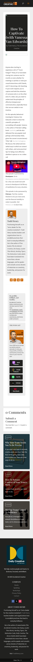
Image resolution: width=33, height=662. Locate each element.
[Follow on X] (14, 280)
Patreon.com (10, 205)
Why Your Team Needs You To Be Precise (16, 454)
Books (16, 585)
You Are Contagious (19, 141)
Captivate (12, 130)
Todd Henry (12, 46)
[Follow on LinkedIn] (18, 280)
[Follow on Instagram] (11, 280)
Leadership (8, 437)
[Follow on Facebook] (21, 280)
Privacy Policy (16, 593)
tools (20, 310)
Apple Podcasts (17, 363)
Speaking (17, 588)
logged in (17, 425)
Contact (16, 596)
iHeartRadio (16, 391)
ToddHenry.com (18, 653)
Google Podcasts (17, 370)
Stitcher (18, 383)
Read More (8, 466)
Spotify (18, 377)
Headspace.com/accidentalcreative (17, 179)
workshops (15, 310)
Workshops (16, 591)
